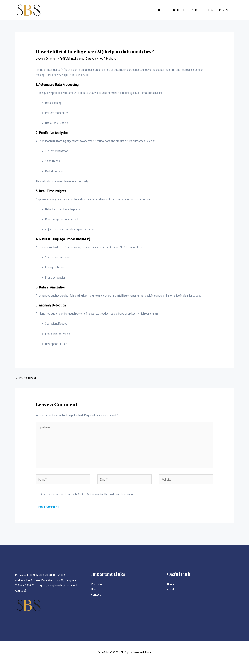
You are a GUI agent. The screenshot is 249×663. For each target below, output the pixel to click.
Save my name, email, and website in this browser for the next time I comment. (87, 494)
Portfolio (178, 10)
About (196, 10)
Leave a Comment (46, 58)
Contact (225, 10)
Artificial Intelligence (72, 58)
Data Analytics (94, 58)
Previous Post (25, 377)
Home (161, 10)
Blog (209, 10)
